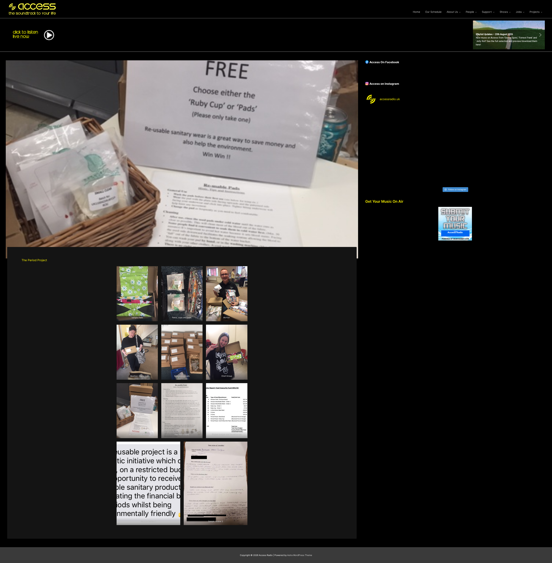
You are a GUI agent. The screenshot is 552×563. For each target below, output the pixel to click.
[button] (509, 35)
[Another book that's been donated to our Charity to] (432, 146)
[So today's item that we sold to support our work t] (478, 146)
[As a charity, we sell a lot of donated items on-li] (387, 172)
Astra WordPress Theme (299, 555)
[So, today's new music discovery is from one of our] (523, 120)
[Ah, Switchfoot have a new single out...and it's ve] (387, 146)
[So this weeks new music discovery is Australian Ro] (523, 146)
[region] (509, 35)
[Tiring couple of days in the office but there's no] (432, 172)
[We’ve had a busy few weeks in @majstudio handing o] (387, 120)
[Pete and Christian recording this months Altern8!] (478, 120)
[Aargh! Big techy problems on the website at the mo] (432, 120)
